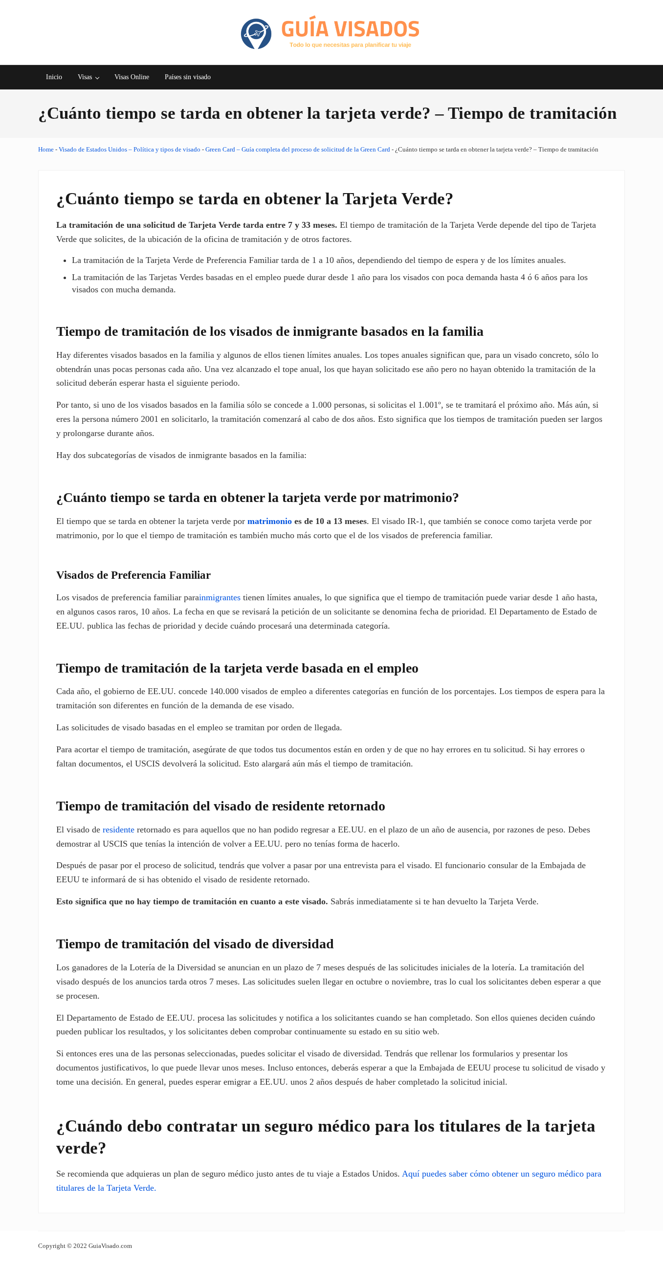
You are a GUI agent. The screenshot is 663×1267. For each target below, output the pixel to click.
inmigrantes (220, 597)
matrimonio (269, 521)
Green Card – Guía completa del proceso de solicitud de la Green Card (297, 149)
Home (46, 149)
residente (118, 829)
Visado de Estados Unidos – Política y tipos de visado (129, 149)
